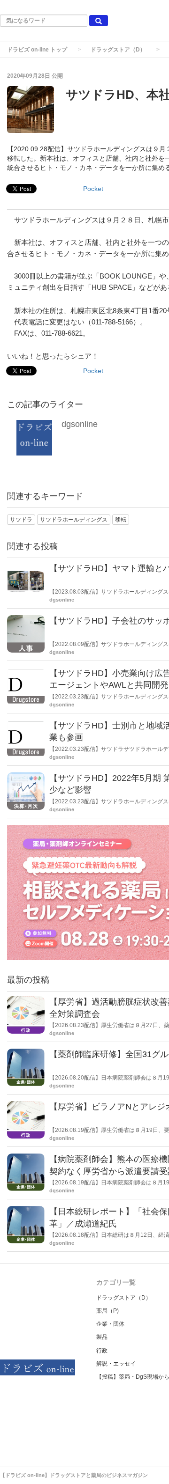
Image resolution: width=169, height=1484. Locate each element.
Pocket (93, 188)
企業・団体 (110, 1324)
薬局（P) (107, 1311)
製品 (102, 1337)
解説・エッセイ (116, 1363)
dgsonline (79, 424)
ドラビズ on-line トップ (37, 49)
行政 (102, 1350)
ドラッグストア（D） (118, 49)
